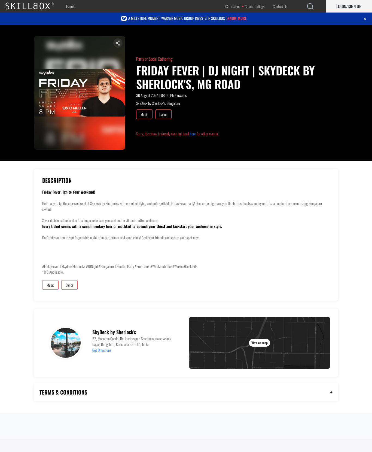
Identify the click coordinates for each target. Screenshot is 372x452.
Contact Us (280, 6)
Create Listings (254, 6)
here (193, 133)
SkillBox (34, 6)
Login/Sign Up (348, 6)
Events (70, 6)
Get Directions (101, 350)
